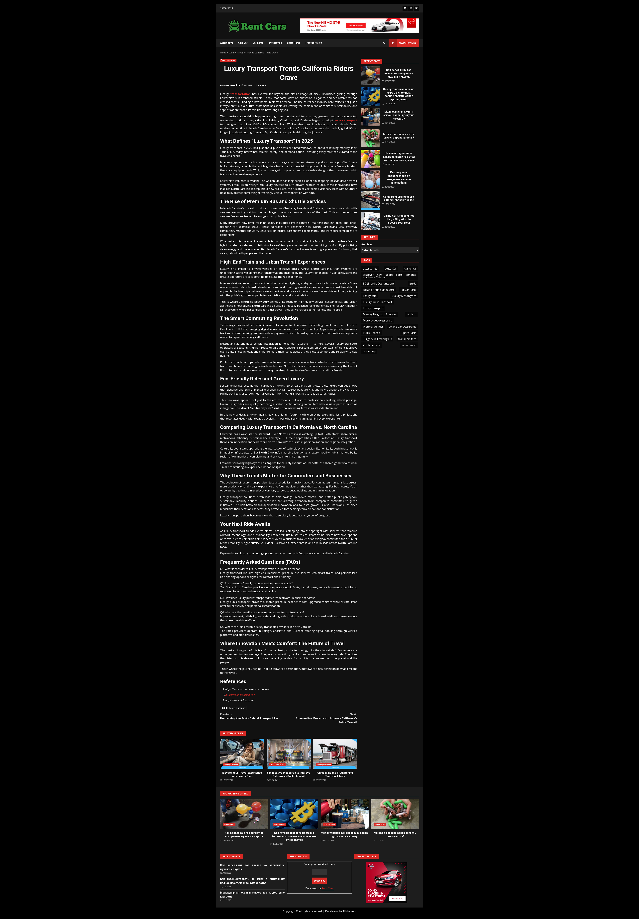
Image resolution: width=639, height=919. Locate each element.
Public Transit (371, 333)
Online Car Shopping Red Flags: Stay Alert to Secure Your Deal (370, 221)
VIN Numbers (371, 345)
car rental (410, 268)
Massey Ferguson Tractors (380, 314)
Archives (367, 244)
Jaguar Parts (408, 290)
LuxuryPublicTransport (377, 302)
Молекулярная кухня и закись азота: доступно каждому (370, 117)
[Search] (384, 43)
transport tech (407, 339)
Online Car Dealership (402, 326)
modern (411, 314)
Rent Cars (327, 888)
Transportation (313, 42)
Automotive (226, 42)
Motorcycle (275, 42)
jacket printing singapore (379, 290)
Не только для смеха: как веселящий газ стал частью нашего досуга (370, 159)
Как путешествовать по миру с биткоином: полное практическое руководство (370, 96)
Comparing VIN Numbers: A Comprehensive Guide (370, 200)
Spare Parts (293, 42)
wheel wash (409, 345)
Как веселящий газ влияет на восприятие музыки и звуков (370, 75)
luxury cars (370, 296)
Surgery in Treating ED (377, 339)
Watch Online (407, 42)
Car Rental (258, 42)
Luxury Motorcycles (404, 296)
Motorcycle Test (373, 326)
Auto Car (243, 42)
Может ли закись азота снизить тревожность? (370, 138)
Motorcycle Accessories (377, 320)
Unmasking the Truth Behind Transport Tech (250, 716)
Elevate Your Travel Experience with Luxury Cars (242, 754)
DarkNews (331, 911)
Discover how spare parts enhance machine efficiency (389, 276)
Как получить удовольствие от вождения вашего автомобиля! (370, 179)
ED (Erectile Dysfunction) (378, 283)
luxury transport (237, 707)
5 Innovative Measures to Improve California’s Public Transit (326, 718)
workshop (369, 351)
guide (412, 283)
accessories (370, 268)
